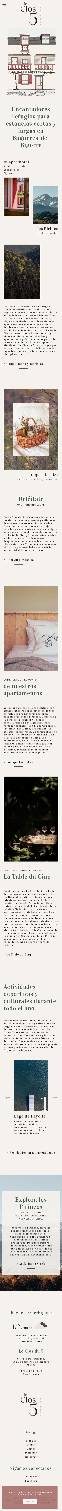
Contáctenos (31, 1374)
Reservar (31, 1456)
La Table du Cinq (18, 954)
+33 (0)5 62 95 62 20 (31, 1371)
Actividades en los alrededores (32, 1153)
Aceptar (30, 1502)
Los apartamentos (19, 762)
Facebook (31, 1480)
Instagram (31, 1476)
